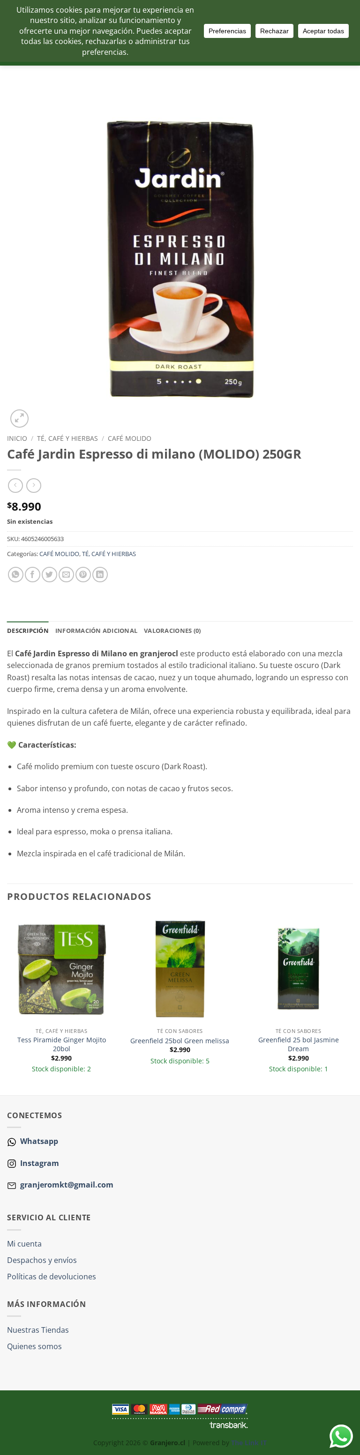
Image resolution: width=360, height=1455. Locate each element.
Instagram (38, 1163)
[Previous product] (33, 485)
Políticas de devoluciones (51, 1276)
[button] (19, 418)
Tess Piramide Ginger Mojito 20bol (61, 1044)
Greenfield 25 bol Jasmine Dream (298, 1044)
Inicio (17, 438)
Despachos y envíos (42, 1260)
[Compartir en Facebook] (32, 574)
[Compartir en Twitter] (49, 574)
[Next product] (15, 485)
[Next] (352, 1003)
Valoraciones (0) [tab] (172, 630)
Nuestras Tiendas (38, 1330)
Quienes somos (34, 1346)
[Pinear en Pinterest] (83, 574)
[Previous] (7, 1003)
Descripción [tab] (28, 630)
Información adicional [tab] (96, 630)
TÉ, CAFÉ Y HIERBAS (67, 438)
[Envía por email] (66, 574)
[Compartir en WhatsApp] (15, 574)
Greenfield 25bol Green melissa (179, 1041)
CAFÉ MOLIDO (129, 438)
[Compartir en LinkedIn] (100, 574)
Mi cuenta (24, 1244)
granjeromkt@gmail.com (66, 1185)
